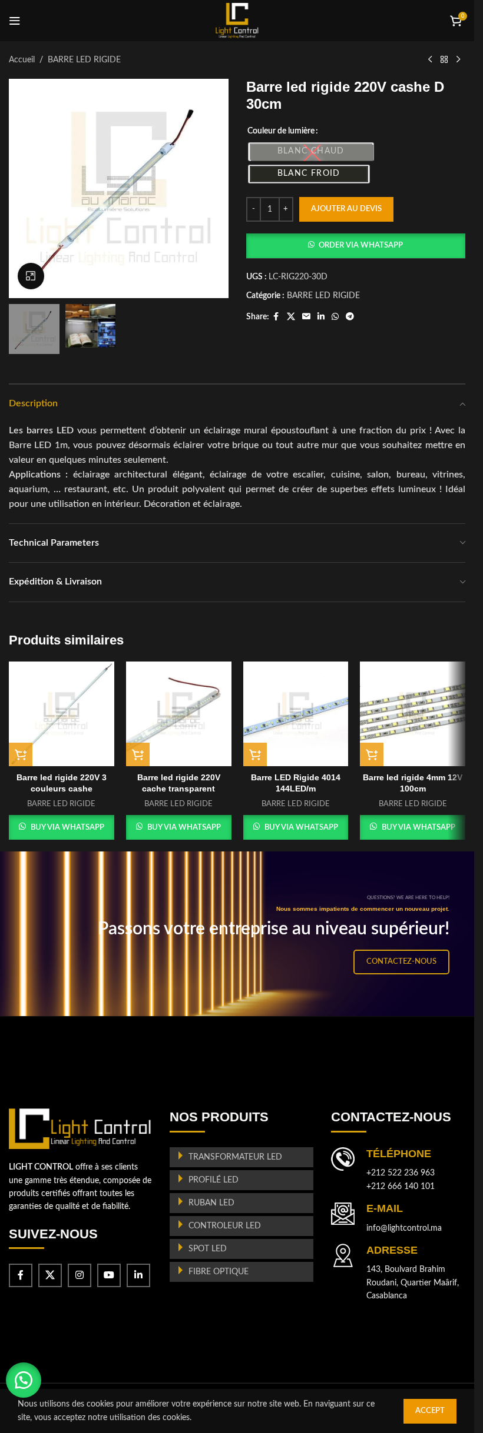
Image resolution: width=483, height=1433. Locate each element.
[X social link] (291, 317)
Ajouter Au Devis (346, 209)
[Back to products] (444, 60)
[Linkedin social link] (321, 317)
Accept (430, 1411)
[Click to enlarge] (31, 276)
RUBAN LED (211, 1203)
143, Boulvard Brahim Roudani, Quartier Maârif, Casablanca (412, 1282)
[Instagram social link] (79, 1275)
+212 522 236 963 (400, 1173)
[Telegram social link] (350, 317)
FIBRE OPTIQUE (218, 1272)
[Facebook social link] (276, 317)
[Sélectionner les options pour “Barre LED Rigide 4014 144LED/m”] (255, 754)
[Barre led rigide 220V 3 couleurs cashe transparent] (61, 714)
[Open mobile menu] (15, 20)
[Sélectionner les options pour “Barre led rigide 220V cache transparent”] (138, 754)
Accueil (22, 60)
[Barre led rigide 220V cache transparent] (178, 714)
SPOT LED (207, 1249)
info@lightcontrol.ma (404, 1228)
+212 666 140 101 (400, 1187)
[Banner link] (241, 933)
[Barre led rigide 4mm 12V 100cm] (412, 714)
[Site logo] (237, 20)
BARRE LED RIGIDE (84, 60)
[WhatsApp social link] (335, 317)
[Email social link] (306, 317)
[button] (356, 245)
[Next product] (458, 60)
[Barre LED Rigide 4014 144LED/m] (296, 714)
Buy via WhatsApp (67, 827)
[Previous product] (430, 60)
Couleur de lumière (281, 131)
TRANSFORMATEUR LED (235, 1157)
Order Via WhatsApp (361, 245)
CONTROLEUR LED (224, 1226)
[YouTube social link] (109, 1275)
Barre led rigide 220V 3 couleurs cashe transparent (61, 789)
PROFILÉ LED (213, 1180)
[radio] (311, 152)
